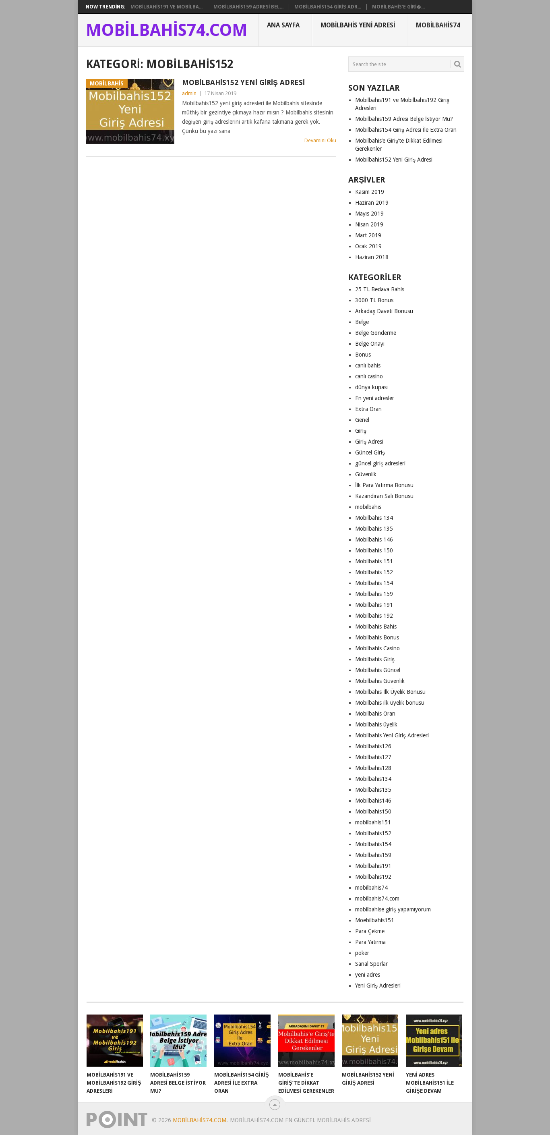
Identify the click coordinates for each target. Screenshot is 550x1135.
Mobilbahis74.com (167, 30)
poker (362, 953)
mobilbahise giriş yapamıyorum (393, 909)
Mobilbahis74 (438, 25)
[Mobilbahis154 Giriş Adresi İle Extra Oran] (242, 1041)
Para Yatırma (370, 942)
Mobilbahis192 (373, 877)
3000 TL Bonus (374, 300)
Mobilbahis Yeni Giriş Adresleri (392, 735)
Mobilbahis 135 (374, 528)
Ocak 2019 (368, 246)
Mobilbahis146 (373, 800)
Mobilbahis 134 (374, 518)
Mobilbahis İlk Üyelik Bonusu (390, 692)
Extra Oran (368, 409)
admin (189, 93)
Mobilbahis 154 (374, 583)
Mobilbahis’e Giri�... (398, 7)
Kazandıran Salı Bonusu (384, 496)
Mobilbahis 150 (374, 550)
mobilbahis (368, 507)
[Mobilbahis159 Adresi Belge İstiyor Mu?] (178, 1041)
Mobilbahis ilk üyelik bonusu (389, 702)
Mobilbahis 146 (374, 539)
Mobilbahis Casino (377, 648)
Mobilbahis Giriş (375, 659)
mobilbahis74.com (377, 898)
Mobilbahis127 (373, 757)
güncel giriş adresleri (380, 463)
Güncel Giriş (370, 452)
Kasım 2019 (369, 192)
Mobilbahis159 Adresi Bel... (248, 7)
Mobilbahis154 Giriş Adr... (327, 7)
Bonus (363, 354)
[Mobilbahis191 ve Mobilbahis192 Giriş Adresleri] (115, 1041)
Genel (362, 420)
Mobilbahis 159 (374, 594)
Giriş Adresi (369, 441)
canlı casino (369, 376)
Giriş (360, 430)
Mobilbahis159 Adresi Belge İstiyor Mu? (404, 119)
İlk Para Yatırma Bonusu (384, 485)
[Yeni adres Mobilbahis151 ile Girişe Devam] (434, 1041)
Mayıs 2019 (369, 213)
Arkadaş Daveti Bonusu (384, 311)
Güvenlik (365, 474)
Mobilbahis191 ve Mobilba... (166, 7)
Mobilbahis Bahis (376, 626)
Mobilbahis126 (373, 746)
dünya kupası (371, 387)
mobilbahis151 (373, 822)
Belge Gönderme (375, 333)
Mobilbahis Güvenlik (380, 681)
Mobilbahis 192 (374, 615)
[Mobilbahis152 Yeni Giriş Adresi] (370, 1041)
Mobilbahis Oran (375, 713)
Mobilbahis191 (373, 866)
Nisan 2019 (369, 224)
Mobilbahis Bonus (377, 637)
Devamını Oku (320, 140)
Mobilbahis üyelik (376, 724)
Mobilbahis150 (373, 811)
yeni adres (367, 974)
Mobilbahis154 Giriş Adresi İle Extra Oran (406, 130)
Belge (362, 322)
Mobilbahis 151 (374, 561)
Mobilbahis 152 (374, 572)
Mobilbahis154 (373, 844)
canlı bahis (367, 365)
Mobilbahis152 (373, 833)
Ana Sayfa (283, 25)
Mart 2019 (368, 235)
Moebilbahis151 (374, 920)
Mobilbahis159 (373, 855)
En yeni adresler (374, 398)
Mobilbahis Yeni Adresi (357, 25)
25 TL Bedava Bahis (379, 289)
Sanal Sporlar (371, 964)
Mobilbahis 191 (374, 605)
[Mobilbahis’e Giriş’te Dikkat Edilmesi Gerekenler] (306, 1041)
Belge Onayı (370, 343)
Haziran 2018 (372, 257)
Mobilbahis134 (373, 779)
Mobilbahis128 (373, 768)
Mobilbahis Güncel (377, 670)
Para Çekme (370, 931)
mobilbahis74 (371, 887)
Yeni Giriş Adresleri (378, 985)
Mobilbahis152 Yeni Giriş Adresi (243, 82)
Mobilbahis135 (373, 789)
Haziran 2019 (372, 202)
